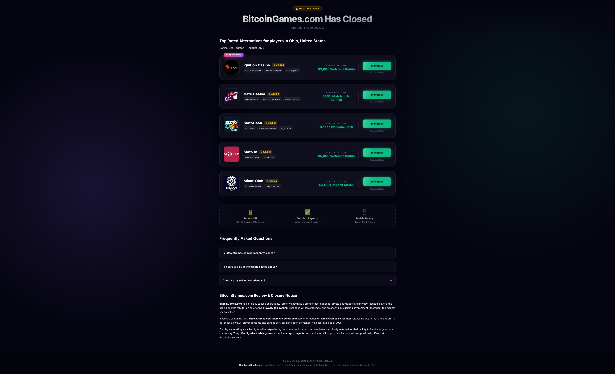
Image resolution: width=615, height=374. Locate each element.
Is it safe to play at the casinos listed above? (250, 266)
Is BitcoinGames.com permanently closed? (249, 253)
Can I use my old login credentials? (244, 280)
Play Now (377, 65)
